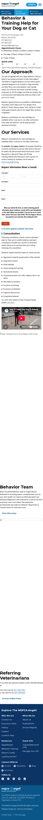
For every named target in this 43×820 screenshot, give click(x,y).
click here (10, 303)
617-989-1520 (7, 40)
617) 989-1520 (19, 690)
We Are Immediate (24, 809)
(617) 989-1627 (20, 693)
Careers (5, 731)
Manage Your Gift (30, 751)
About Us (26, 720)
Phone (6, 199)
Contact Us (7, 720)
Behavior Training (10, 749)
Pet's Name (7, 182)
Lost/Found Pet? (9, 757)
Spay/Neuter (7, 745)
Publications (28, 724)
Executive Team (9, 724)
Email (6, 190)
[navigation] (40, 5)
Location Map (8, 735)
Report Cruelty (8, 753)
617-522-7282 (6, 13)
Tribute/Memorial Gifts (30, 746)
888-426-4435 (35, 13)
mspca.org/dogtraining (10, 162)
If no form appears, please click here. (18, 229)
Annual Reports (29, 727)
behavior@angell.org (10, 45)
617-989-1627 (7, 43)
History (5, 727)
